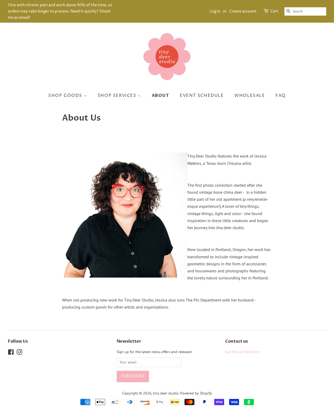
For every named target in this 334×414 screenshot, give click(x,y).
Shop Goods (66, 95)
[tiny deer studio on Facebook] (11, 353)
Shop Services (118, 95)
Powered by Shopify (196, 393)
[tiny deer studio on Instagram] (19, 353)
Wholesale (249, 95)
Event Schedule (202, 95)
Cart (274, 11)
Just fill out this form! (242, 351)
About (160, 95)
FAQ (281, 95)
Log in (215, 11)
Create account (243, 11)
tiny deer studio (165, 393)
